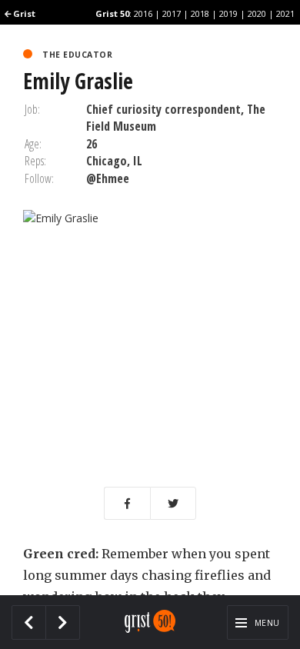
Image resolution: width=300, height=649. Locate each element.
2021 (285, 13)
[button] (127, 503)
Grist (23, 13)
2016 (143, 13)
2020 (257, 13)
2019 (228, 13)
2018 (200, 13)
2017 (171, 13)
